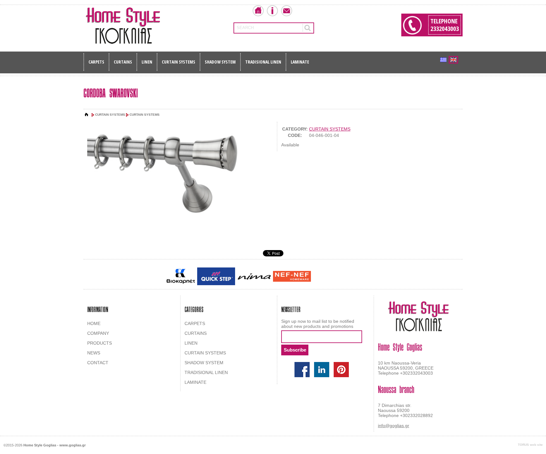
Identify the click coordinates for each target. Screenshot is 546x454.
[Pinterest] (341, 369)
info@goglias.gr (393, 425)
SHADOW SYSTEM (220, 62)
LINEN (147, 62)
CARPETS (96, 62)
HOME (93, 323)
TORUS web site (530, 444)
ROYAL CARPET (351, 276)
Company (272, 10)
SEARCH (245, 27)
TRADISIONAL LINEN (263, 62)
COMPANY (98, 333)
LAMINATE (300, 62)
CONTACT (97, 362)
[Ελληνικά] (443, 60)
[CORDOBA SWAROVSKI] (176, 174)
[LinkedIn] (321, 369)
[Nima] (254, 276)
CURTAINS (123, 62)
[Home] (86, 115)
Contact (286, 10)
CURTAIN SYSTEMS (178, 62)
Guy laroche (323, 276)
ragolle (375, 276)
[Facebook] (302, 369)
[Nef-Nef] (292, 276)
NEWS (93, 352)
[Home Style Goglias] (122, 25)
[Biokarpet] (180, 276)
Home (258, 10)
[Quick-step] (216, 276)
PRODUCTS (99, 343)
